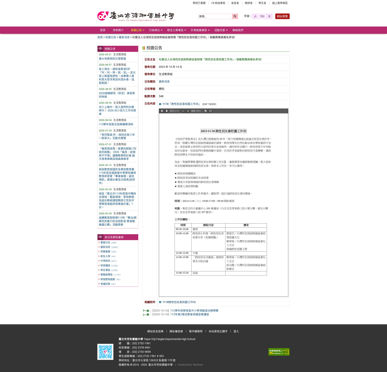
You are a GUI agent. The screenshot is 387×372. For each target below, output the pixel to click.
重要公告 (108, 242)
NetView (198, 364)
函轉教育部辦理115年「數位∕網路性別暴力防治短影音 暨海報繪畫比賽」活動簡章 (118, 221)
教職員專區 (110, 274)
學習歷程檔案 (110, 279)
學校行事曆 (199, 3)
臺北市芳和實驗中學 (160, 364)
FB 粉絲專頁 (218, 3)
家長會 (235, 3)
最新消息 (109, 247)
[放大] (188, 111)
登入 (236, 331)
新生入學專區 (175, 30)
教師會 (249, 3)
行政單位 (154, 30)
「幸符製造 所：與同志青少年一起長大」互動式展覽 (117, 136)
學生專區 (109, 270)
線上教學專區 (280, 3)
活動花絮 (219, 30)
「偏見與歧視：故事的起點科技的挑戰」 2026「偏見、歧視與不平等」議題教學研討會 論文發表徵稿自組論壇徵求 (117, 154)
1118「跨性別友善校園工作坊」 (182, 104)
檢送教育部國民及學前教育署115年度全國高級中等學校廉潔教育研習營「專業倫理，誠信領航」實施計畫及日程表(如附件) (117, 176)
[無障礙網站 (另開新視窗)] (279, 352)
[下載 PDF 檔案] (205, 111)
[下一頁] (166, 111)
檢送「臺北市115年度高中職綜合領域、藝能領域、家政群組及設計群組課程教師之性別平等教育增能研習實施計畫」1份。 (117, 200)
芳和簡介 (118, 30)
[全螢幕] (210, 111)
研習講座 (109, 265)
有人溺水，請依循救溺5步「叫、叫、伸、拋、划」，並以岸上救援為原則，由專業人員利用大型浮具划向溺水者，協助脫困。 (117, 75)
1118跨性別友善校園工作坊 (179, 302)
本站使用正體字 (218, 331)
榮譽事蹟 (108, 251)
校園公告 (136, 30)
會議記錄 (108, 283)
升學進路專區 (199, 30)
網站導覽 (282, 16)
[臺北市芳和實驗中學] (135, 16)
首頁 (103, 30)
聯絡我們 (238, 30)
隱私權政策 (176, 331)
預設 (262, 16)
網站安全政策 (155, 331)
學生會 (262, 3)
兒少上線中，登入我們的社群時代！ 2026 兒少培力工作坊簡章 (117, 111)
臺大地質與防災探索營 (112, 58)
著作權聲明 (196, 331)
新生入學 (108, 256)
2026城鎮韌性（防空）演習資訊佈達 (117, 95)
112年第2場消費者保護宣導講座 (180, 314)
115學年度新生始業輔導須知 (116, 124)
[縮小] (183, 111)
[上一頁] (162, 111)
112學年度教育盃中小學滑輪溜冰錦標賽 (184, 310)
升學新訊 (108, 260)
